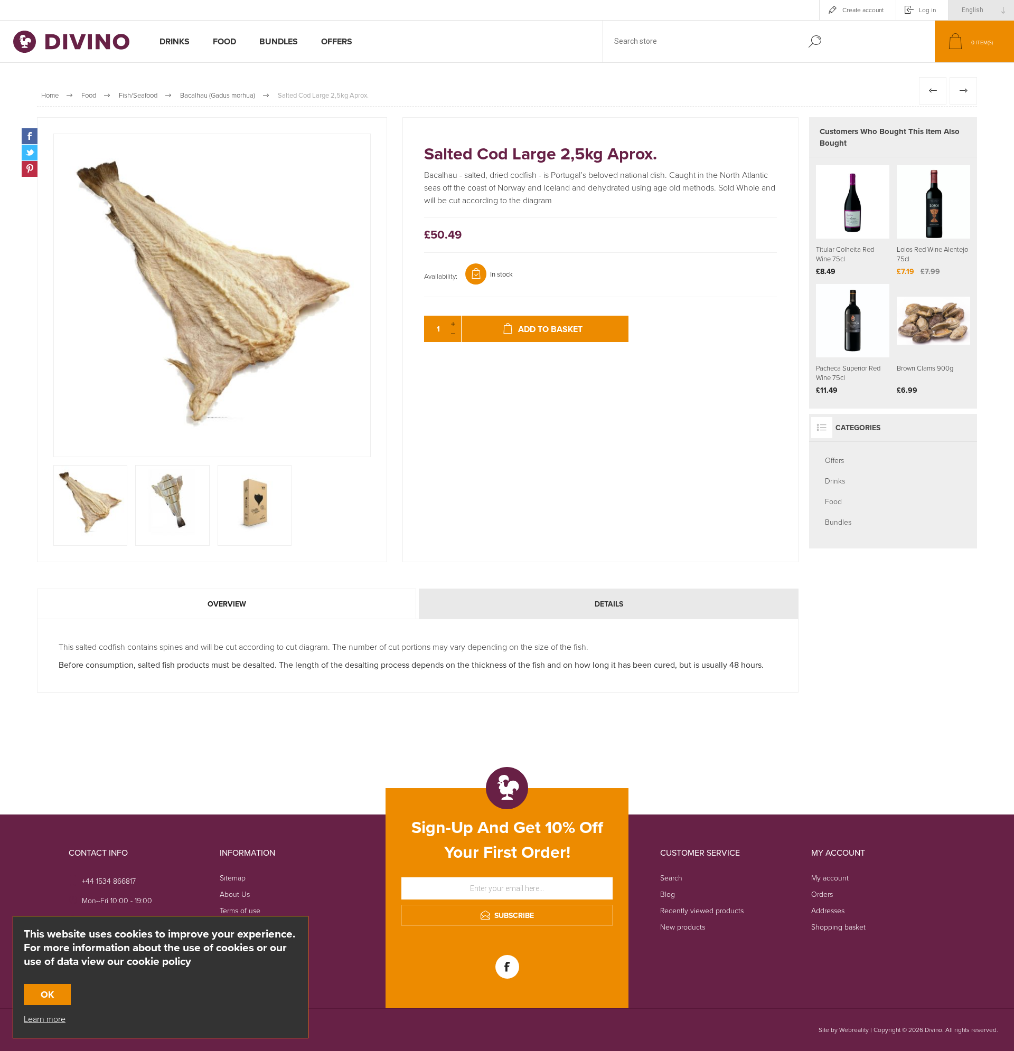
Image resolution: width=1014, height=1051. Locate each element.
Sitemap (233, 878)
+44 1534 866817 (109, 881)
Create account (863, 9)
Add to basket (866, 212)
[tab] (227, 604)
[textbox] (699, 41)
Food (833, 501)
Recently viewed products (702, 910)
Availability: (440, 276)
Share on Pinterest (29, 169)
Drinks (835, 481)
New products (682, 927)
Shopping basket (838, 927)
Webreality (854, 1029)
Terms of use (240, 910)
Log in (927, 9)
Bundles (838, 522)
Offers (834, 460)
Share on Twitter (29, 152)
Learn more (44, 1019)
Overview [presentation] (227, 604)
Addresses (827, 910)
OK (47, 994)
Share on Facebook (29, 136)
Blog (667, 894)
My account (830, 878)
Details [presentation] (609, 604)
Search (814, 41)
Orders (822, 894)
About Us (235, 894)
